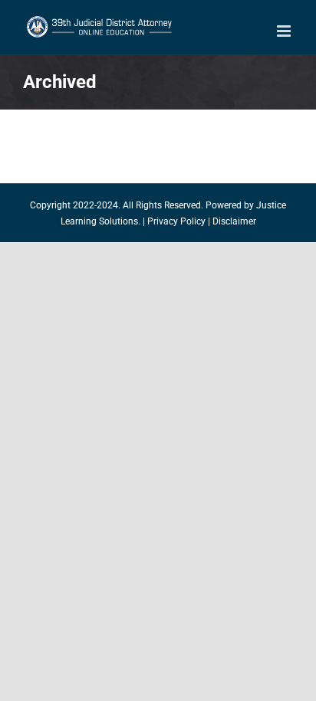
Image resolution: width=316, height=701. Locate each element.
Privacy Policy (176, 221)
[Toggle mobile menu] (285, 31)
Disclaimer (234, 221)
